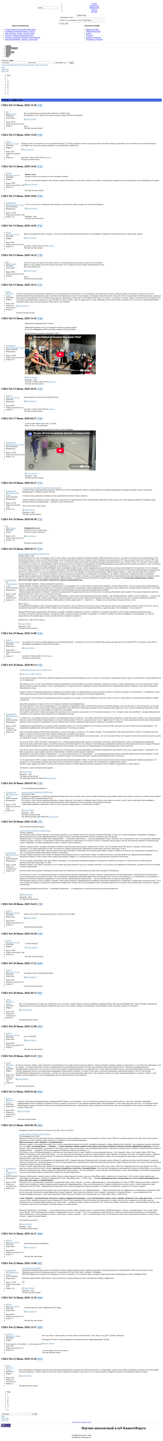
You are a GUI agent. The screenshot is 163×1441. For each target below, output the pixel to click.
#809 (39, 1327)
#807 (39, 1263)
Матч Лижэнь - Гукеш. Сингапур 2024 (19, 33)
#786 (39, 255)
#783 (39, 166)
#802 (39, 1026)
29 (8, 89)
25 (8, 81)
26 (8, 83)
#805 (39, 1125)
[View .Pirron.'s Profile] (12, 144)
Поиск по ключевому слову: (71, 20)
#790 (39, 418)
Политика (5, 69)
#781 (39, 105)
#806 (39, 1233)
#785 (39, 225)
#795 (39, 664)
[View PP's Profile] (11, 528)
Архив (94, 4)
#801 (39, 992)
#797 (39, 821)
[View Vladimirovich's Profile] (15, 205)
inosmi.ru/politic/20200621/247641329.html (34, 1134)
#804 (39, 1091)
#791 (39, 482)
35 (8, 93)
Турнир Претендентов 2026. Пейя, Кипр (20, 29)
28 (8, 87)
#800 (39, 963)
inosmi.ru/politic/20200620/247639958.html (37, 792)
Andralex (9, 1334)
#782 (39, 134)
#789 (39, 388)
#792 (39, 519)
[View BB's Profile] (11, 114)
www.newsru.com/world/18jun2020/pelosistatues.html (42, 488)
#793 (39, 548)
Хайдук (53, 382)
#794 (39, 633)
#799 (39, 933)
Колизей (94, 12)
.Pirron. (8, 142)
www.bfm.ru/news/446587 (31, 1268)
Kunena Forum (86, 1422)
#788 (39, 318)
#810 (39, 1358)
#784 (39, 196)
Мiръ (3, 67)
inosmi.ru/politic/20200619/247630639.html (34, 554)
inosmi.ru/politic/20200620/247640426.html (35, 831)
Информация (94, 8)
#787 (39, 284)
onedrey (9, 173)
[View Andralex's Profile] (13, 1336)
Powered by (76, 1422)
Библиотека (94, 6)
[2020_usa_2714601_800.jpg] (31, 674)
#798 (39, 904)
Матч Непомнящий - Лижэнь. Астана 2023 (21, 39)
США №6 (5, 71)
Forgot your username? (26, 65)
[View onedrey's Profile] (12, 175)
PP (7, 526)
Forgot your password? (10, 65)
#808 (39, 1297)
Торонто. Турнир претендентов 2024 (19, 35)
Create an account (41, 65)
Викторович (51, 778)
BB (7, 112)
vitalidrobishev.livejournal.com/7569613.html (35, 670)
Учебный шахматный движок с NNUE (20, 31)
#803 (39, 1056)
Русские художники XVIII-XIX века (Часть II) (22, 37)
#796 (39, 783)
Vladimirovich (11, 203)
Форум (94, 10)
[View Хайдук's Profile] (13, 398)
